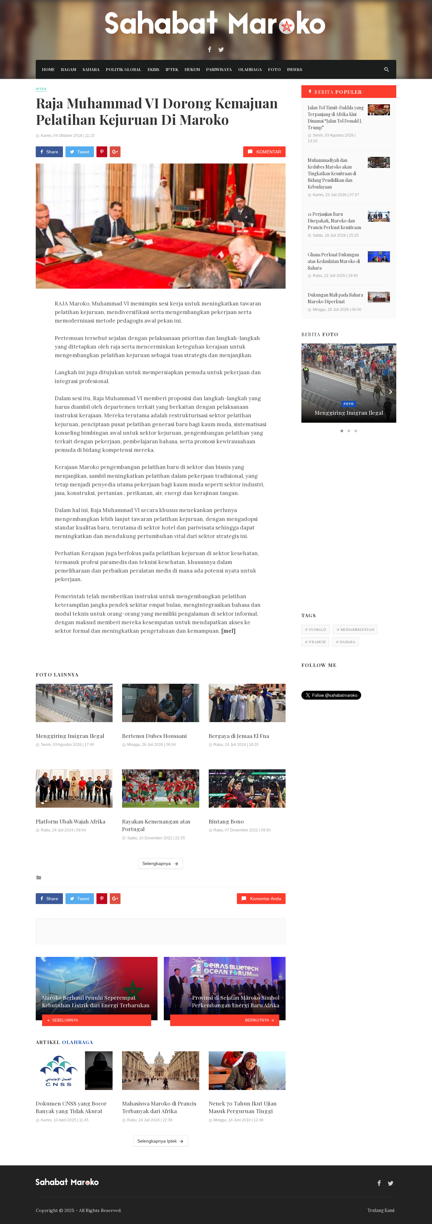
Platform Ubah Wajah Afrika (70, 821)
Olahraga (250, 69)
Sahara (91, 69)
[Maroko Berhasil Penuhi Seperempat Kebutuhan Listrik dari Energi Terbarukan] (96, 988)
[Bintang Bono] (247, 788)
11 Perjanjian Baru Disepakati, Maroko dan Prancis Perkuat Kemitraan (334, 220)
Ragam (68, 69)
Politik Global (123, 69)
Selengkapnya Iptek (157, 1141)
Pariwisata (219, 69)
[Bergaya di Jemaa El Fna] (247, 703)
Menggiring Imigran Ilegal (70, 735)
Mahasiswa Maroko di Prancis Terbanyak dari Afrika (159, 1107)
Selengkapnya (157, 863)
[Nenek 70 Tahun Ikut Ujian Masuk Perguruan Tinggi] (247, 1070)
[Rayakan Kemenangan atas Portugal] (160, 788)
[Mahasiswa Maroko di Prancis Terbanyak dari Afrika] (160, 1070)
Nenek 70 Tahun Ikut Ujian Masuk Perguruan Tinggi (243, 1107)
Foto (274, 69)
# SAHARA (345, 641)
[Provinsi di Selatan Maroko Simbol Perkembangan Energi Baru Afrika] (225, 988)
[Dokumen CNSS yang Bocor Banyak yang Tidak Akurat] (74, 1070)
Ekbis (153, 69)
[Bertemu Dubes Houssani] (160, 703)
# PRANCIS (315, 641)
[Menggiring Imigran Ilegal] (74, 703)
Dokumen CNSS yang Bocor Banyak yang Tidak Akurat (71, 1107)
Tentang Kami (380, 1210)
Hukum (192, 69)
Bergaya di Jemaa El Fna (239, 735)
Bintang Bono (226, 821)
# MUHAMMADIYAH (355, 629)
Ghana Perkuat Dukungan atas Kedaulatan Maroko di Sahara (334, 261)
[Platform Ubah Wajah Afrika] (74, 788)
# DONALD (315, 629)
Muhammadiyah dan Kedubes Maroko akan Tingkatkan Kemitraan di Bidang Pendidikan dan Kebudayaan (332, 173)
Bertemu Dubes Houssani (154, 735)
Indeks (294, 69)
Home (48, 69)
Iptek (172, 69)
